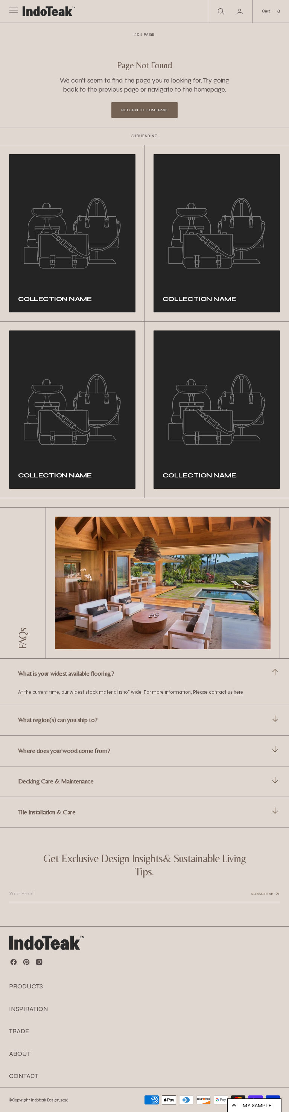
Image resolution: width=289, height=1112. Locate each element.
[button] (13, 11)
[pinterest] (26, 962)
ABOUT (19, 1054)
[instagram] (39, 962)
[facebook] (13, 962)
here (238, 692)
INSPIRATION (28, 1009)
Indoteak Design (45, 1100)
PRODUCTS (26, 986)
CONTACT (23, 1076)
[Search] (220, 11)
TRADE (19, 1031)
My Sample (257, 1105)
